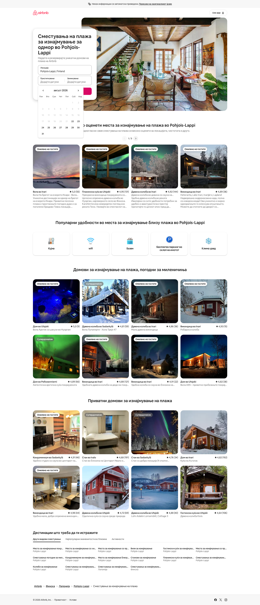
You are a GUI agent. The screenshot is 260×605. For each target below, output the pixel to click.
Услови (72, 599)
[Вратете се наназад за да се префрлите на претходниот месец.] (43, 90)
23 (78, 121)
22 (72, 121)
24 (43, 127)
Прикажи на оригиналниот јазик (155, 4)
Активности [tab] (118, 539)
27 (60, 127)
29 (72, 127)
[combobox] (64, 71)
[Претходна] (124, 138)
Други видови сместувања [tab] (47, 539)
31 (43, 133)
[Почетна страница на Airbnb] (40, 12)
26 (54, 127)
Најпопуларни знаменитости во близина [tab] (86, 539)
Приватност (60, 599)
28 (66, 127)
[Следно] (135, 138)
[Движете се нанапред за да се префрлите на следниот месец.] (78, 90)
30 (78, 127)
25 (49, 127)
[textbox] (51, 82)
